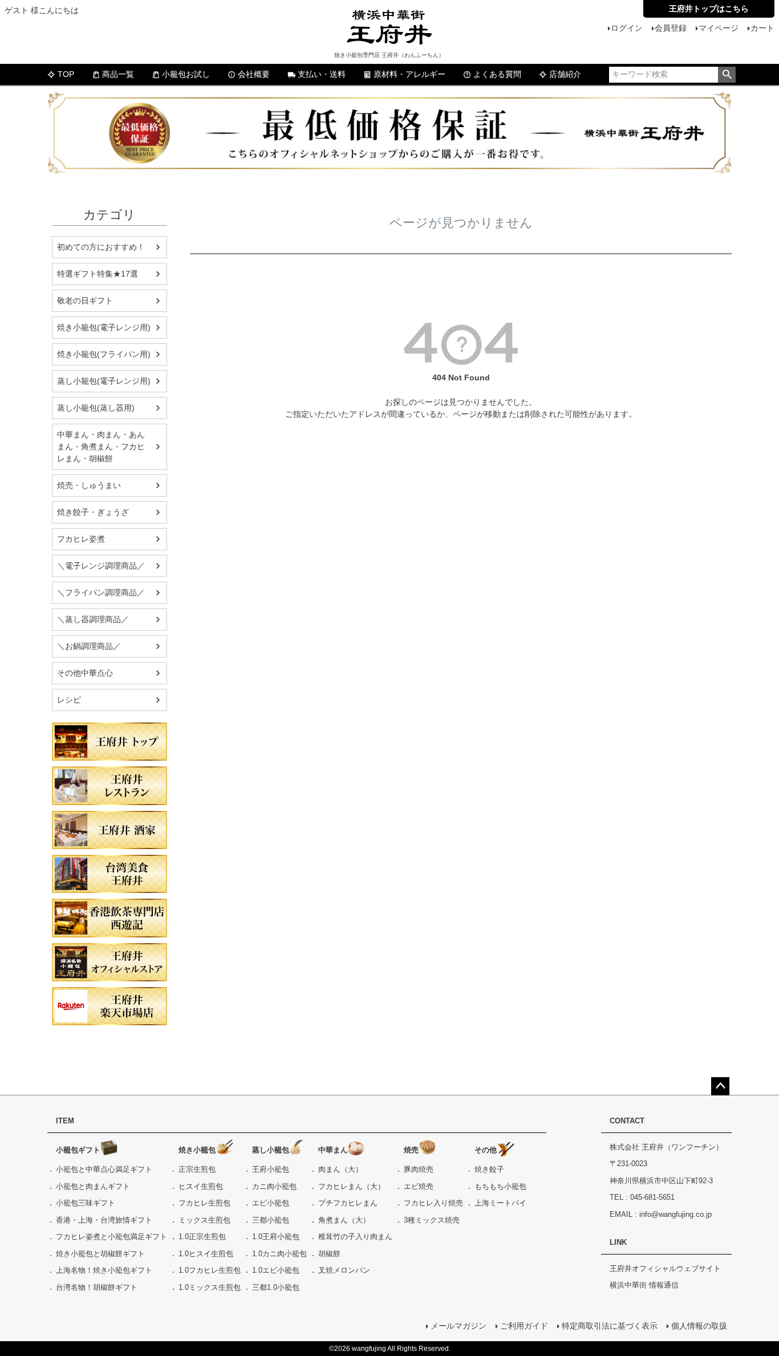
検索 (727, 75)
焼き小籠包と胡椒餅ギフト (100, 1253)
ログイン (627, 28)
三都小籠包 (270, 1220)
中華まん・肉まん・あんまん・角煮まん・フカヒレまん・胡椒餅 (101, 446)
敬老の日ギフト (85, 300)
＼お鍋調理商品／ (89, 646)
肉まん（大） (340, 1169)
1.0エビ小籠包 (275, 1270)
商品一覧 (118, 74)
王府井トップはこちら (709, 8)
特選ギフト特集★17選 (97, 273)
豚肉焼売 (418, 1169)
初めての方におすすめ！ (101, 246)
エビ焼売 (418, 1186)
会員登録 (671, 28)
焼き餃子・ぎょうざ (93, 512)
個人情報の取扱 (699, 1325)
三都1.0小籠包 (275, 1287)
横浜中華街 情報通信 (644, 1285)
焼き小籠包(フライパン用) (104, 354)
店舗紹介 (565, 74)
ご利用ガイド (524, 1325)
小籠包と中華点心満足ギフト (104, 1169)
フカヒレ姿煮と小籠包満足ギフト (111, 1236)
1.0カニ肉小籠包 (279, 1253)
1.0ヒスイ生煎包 (205, 1253)
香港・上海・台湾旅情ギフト (104, 1220)
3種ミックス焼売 (432, 1220)
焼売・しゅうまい (89, 485)
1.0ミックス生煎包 (209, 1287)
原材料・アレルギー (409, 74)
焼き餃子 (489, 1169)
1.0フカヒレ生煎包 (209, 1270)
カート (762, 28)
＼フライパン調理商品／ (101, 592)
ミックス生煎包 (204, 1220)
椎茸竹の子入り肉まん (355, 1236)
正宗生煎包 (197, 1169)
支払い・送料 (322, 74)
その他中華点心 (85, 672)
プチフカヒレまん (348, 1203)
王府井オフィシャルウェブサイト (665, 1268)
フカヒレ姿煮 (81, 538)
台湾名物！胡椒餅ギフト (96, 1287)
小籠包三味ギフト (85, 1203)
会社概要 (254, 74)
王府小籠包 (270, 1169)
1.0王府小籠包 (275, 1236)
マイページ (719, 28)
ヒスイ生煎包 (200, 1186)
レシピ (69, 699)
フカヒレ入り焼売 (433, 1203)
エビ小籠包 (270, 1203)
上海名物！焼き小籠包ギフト (104, 1270)
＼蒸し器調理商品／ (93, 619)
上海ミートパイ (500, 1203)
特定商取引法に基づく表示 (610, 1325)
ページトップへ (720, 1086)
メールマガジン (458, 1325)
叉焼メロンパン (344, 1270)
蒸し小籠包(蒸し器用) (96, 407)
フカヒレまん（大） (351, 1186)
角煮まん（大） (344, 1220)
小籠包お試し (186, 74)
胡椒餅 (329, 1253)
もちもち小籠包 (500, 1186)
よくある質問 (497, 74)
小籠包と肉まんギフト (93, 1186)
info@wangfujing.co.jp (675, 1214)
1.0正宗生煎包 (202, 1236)
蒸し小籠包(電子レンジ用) (104, 380)
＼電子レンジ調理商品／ (101, 565)
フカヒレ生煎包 (204, 1203)
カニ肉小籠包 (274, 1186)
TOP (66, 74)
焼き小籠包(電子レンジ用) (104, 327)
